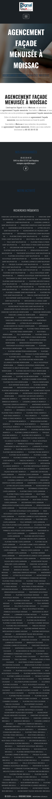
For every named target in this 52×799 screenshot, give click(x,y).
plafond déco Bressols (23, 757)
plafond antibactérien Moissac (36, 598)
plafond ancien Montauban (17, 374)
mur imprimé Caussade (33, 704)
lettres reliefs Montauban (31, 323)
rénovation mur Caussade (16, 668)
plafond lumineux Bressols (16, 754)
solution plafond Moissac (25, 606)
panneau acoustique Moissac (16, 612)
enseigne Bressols (21, 718)
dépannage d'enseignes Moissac (33, 578)
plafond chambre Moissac (38, 623)
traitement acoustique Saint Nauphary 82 (33, 253)
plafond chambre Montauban (34, 379)
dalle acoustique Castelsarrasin (32, 528)
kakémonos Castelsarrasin (39, 483)
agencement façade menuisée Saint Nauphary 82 (24, 309)
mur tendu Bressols (36, 735)
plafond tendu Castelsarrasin (32, 491)
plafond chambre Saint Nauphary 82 (21, 292)
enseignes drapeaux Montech (15, 404)
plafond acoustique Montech (37, 427)
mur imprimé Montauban (19, 385)
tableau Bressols (9, 783)
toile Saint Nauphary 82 (16, 242)
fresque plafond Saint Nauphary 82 (23, 264)
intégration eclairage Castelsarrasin (34, 556)
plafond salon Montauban (27, 376)
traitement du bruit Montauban (16, 368)
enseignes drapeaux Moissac (24, 572)
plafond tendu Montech (12, 413)
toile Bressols (8, 738)
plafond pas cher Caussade (34, 701)
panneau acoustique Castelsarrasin (18, 530)
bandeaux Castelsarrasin (39, 477)
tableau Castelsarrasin (30, 550)
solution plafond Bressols (25, 760)
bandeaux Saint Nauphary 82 (18, 222)
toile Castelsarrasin (28, 497)
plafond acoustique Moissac (27, 595)
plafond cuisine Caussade (26, 698)
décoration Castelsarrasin (32, 502)
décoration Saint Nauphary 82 (22, 247)
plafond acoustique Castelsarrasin (24, 511)
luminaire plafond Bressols (26, 768)
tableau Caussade (12, 704)
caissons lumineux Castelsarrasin (21, 480)
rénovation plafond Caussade (37, 665)
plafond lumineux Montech (26, 432)
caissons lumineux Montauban (31, 317)
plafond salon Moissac (36, 620)
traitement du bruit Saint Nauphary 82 (21, 278)
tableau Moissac (39, 626)
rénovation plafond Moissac (34, 589)
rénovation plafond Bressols (17, 743)
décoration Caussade (11, 665)
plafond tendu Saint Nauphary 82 (23, 236)
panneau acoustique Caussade (15, 687)
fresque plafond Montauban (37, 354)
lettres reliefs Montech (15, 407)
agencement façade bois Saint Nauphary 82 (26, 306)
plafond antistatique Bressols (15, 788)
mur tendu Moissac (10, 584)
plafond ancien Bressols (38, 771)
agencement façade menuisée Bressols (34, 791)
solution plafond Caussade (25, 682)
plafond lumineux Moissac (19, 600)
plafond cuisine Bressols (26, 777)
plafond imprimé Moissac (35, 628)
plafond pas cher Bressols (34, 780)
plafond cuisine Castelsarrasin (32, 544)
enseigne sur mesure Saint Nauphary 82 (18, 217)
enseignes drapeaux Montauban (19, 320)
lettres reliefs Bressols (35, 726)
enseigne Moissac (21, 567)
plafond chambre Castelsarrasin (16, 547)
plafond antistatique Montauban (15, 390)
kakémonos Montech (40, 404)
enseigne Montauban (42, 312)
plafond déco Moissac (23, 603)
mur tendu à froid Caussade (30, 662)
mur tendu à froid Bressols (13, 741)
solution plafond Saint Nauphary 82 (23, 270)
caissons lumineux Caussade (15, 645)
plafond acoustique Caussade (28, 671)
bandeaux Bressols (22, 721)
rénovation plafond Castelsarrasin (17, 505)
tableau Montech (27, 460)
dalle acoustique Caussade (34, 684)
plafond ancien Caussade (38, 693)
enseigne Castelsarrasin (28, 474)
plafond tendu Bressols (35, 732)
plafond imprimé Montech (25, 463)
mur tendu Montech (12, 416)
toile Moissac (27, 584)
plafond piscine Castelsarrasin (18, 542)
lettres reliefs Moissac (22, 575)
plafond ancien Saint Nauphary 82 (36, 284)
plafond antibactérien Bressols (30, 752)
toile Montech (31, 416)
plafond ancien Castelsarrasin (32, 539)
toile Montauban (24, 334)
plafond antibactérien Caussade (37, 673)
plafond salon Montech (19, 455)
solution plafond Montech (34, 438)
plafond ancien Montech (13, 452)
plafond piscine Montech (38, 452)
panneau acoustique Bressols (15, 766)
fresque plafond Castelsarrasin (18, 519)
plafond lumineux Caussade (18, 676)
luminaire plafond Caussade (26, 690)
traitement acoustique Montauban (20, 346)
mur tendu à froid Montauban (33, 337)
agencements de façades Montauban (19, 326)
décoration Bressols (37, 741)
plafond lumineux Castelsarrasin (32, 516)
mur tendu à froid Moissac (33, 586)
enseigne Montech (9, 399)
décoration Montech (17, 421)
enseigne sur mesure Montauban (15, 312)
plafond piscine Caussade (19, 696)
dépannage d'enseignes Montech (30, 410)
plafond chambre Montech (24, 458)
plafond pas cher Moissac (17, 626)
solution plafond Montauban (31, 359)
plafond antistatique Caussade (30, 710)
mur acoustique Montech (16, 430)
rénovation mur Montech (25, 424)
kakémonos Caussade (24, 648)
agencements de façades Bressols (19, 729)
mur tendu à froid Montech (37, 418)
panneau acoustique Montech (30, 444)
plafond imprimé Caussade (15, 707)
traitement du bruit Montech (16, 446)
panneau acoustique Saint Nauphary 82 (33, 276)
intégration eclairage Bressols (33, 785)
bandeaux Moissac (21, 570)
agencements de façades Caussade (30, 651)
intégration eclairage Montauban (31, 388)
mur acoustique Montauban (37, 348)
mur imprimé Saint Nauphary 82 (19, 298)
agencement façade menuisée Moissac (18, 637)
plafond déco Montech (31, 435)
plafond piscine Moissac (12, 620)
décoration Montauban (15, 340)
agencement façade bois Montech (21, 469)
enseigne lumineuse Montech (34, 399)
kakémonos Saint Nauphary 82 (20, 228)
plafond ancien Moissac (36, 617)
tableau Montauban (40, 382)
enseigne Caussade (29, 640)
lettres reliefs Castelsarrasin (19, 486)
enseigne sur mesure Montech (31, 396)
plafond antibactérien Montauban (22, 351)
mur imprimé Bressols (30, 783)
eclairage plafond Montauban (16, 362)
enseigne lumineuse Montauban (21, 315)
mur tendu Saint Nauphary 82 (38, 239)
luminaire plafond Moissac (26, 614)
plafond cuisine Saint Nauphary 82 (35, 289)
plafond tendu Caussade (25, 656)
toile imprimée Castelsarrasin (32, 522)
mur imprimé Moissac (11, 628)
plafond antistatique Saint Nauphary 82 (33, 304)
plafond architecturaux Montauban (31, 371)
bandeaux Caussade (35, 642)
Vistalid (14, 796)
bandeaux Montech (10, 402)
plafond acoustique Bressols (17, 749)
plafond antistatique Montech (36, 466)
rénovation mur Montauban (31, 343)
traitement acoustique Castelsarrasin (34, 508)
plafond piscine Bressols (19, 774)
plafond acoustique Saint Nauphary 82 (24, 256)
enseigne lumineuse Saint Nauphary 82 (33, 219)
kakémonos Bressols (11, 726)
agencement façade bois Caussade (18, 713)
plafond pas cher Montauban (15, 382)
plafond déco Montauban (20, 357)
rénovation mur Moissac (14, 592)
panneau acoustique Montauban (31, 365)
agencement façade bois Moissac (29, 634)
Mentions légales (40, 796)
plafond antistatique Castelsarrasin (21, 558)
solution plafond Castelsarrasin (16, 525)
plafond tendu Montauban (38, 329)
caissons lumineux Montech (34, 402)
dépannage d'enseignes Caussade (17, 654)
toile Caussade (21, 659)
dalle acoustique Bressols (34, 763)
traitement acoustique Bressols (30, 746)
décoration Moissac (10, 589)
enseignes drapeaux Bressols (30, 724)
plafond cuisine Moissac (13, 623)
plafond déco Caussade (24, 679)
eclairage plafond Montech (16, 441)
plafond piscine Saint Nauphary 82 (20, 287)
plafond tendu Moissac (12, 581)
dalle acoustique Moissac (33, 609)
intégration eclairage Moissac (15, 631)
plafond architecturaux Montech (30, 449)
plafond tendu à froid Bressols (32, 738)
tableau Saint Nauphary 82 (38, 295)
